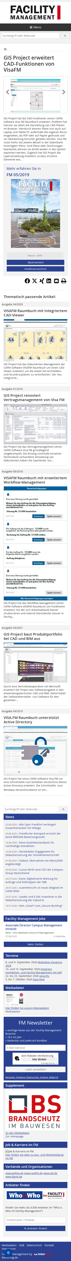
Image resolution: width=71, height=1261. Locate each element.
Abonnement (36, 262)
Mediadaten (12, 1011)
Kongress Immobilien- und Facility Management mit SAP (33, 970)
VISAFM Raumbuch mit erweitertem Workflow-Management (35, 480)
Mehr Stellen (35, 944)
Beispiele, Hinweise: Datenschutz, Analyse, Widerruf (31, 1077)
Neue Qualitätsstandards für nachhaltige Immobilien (29, 844)
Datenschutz (34, 1245)
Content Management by (17, 1254)
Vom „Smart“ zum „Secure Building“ (33, 905)
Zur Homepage (14, 1136)
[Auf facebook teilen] (27, 282)
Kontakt (49, 1245)
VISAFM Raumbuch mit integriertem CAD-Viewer (35, 313)
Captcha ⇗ (49, 1063)
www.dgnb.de (13, 1176)
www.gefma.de (14, 1173)
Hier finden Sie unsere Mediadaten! (27, 1008)
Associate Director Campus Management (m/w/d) (33, 927)
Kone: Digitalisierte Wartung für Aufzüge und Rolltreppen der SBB (31, 880)
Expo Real (39, 979)
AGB (21, 1245)
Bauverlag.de (10, 1257)
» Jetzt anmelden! (35, 1069)
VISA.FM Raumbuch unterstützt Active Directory (31, 719)
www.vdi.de (50, 1173)
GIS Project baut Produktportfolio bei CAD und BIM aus (33, 636)
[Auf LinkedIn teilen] (49, 282)
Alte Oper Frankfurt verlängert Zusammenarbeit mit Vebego (30, 826)
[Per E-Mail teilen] (56, 280)
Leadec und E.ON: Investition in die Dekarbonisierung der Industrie (33, 898)
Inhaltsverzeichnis (35, 269)
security (44, 976)
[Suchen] (65, 35)
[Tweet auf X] (34, 282)
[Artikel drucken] (63, 280)
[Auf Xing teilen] (42, 282)
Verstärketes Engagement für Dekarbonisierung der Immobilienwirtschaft (32, 853)
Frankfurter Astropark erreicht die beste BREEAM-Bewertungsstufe (32, 835)
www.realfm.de (33, 1173)
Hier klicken (39, 1059)
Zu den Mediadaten (17, 1133)
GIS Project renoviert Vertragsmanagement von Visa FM (34, 397)
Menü (37, 27)
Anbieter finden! (37, 1228)
